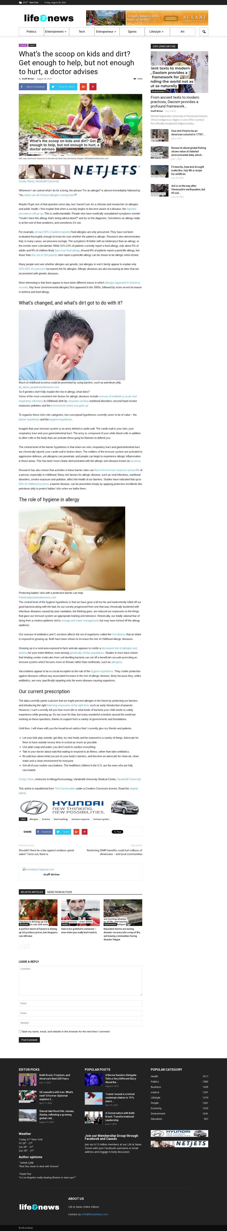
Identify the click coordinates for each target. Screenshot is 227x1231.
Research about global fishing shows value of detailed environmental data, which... (188, 151)
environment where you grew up (69, 405)
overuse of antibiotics (111, 396)
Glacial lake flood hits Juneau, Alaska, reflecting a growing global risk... (56, 1115)
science (155, 1092)
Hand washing (61, 819)
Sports (132, 31)
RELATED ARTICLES (32, 892)
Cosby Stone (26, 181)
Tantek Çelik (27, 1162)
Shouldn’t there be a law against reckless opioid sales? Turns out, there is (46, 852)
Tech (82, 31)
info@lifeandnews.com (95, 1214)
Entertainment (54, 31)
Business (24, 924)
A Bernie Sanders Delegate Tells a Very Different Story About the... (120, 1079)
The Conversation (65, 788)
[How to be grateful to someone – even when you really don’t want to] (80, 912)
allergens (116, 661)
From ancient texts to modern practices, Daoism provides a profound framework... (175, 101)
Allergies (34, 819)
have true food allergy (67, 250)
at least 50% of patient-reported (53, 231)
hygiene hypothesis (60, 419)
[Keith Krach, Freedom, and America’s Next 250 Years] (28, 1079)
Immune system (101, 819)
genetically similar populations (87, 652)
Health (32, 45)
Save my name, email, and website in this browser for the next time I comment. (66, 1031)
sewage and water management (79, 620)
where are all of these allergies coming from (49, 195)
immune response (81, 819)
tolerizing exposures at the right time (68, 705)
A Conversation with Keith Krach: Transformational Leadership (120, 1117)
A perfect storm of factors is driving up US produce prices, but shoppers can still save (38, 932)
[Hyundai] (179, 1136)
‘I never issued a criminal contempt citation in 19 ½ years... (120, 1098)
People (155, 1103)
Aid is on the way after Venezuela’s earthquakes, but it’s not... (188, 189)
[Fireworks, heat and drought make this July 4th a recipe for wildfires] (159, 171)
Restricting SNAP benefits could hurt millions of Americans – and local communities (114, 852)
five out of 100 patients (44, 254)
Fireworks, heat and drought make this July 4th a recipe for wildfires (187, 170)
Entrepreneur (104, 31)
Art (182, 31)
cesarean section (78, 400)
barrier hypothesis (29, 419)
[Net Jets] (179, 1146)
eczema (135, 460)
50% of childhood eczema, (34, 483)
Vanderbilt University (47, 181)
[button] (204, 31)
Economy (156, 1108)
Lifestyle (155, 31)
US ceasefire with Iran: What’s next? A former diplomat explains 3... (56, 1096)
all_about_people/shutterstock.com (39, 387)
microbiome (119, 634)
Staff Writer (28, 78)
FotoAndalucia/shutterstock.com (37, 597)
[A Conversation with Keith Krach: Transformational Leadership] (94, 1117)
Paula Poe (25, 1173)
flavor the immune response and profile (117, 470)
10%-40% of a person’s (32, 268)
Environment (110, 924)
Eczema (46, 819)
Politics (31, 31)
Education (156, 1119)
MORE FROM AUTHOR (59, 892)
